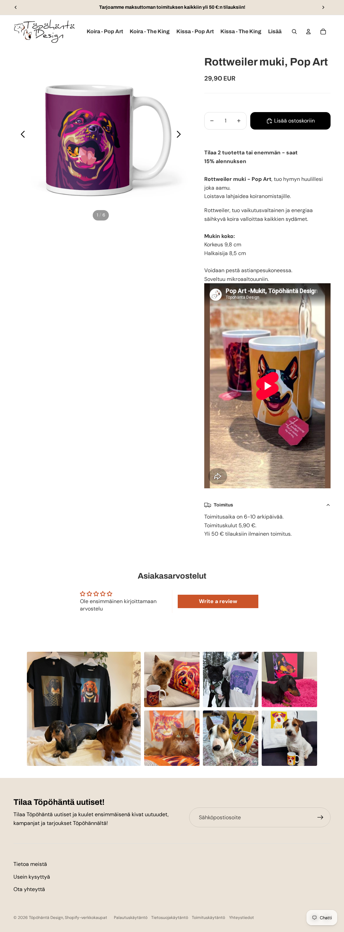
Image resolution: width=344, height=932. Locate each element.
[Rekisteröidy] (320, 818)
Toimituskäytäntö (208, 917)
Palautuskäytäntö (130, 917)
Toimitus (223, 504)
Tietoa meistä (30, 864)
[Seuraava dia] (323, 7)
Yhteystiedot (241, 917)
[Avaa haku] (294, 31)
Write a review (218, 601)
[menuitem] (275, 31)
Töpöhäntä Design (46, 917)
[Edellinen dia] (15, 7)
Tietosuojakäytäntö (169, 917)
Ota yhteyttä (29, 889)
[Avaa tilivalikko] (308, 31)
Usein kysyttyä (31, 876)
